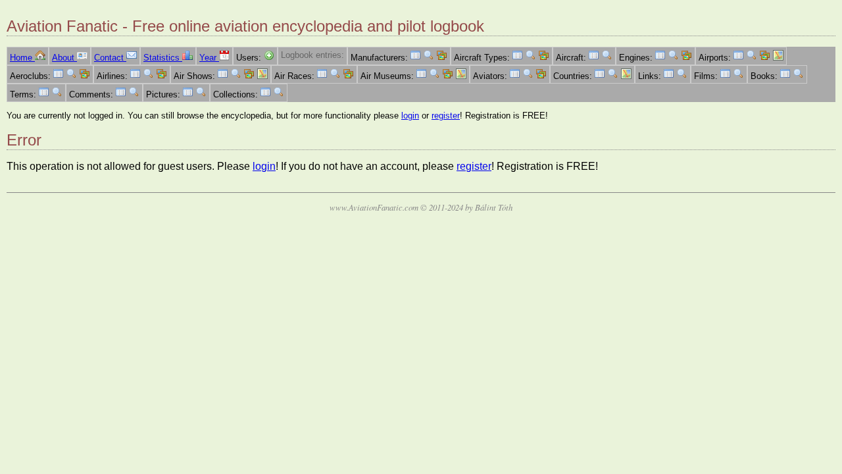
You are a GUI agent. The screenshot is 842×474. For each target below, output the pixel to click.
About (64, 58)
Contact (110, 58)
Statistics (162, 58)
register (446, 115)
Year (209, 58)
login (410, 115)
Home (22, 58)
